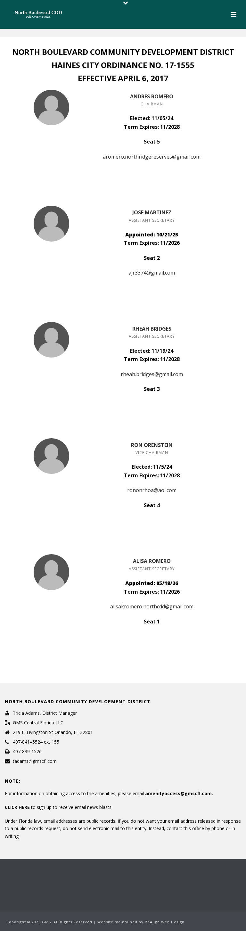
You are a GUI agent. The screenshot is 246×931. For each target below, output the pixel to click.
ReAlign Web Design (164, 921)
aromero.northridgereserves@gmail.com (152, 156)
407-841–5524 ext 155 (36, 742)
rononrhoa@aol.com (151, 490)
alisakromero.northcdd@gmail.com (151, 606)
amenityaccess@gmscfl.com (178, 793)
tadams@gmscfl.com (35, 761)
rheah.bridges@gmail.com (152, 374)
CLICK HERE (18, 807)
